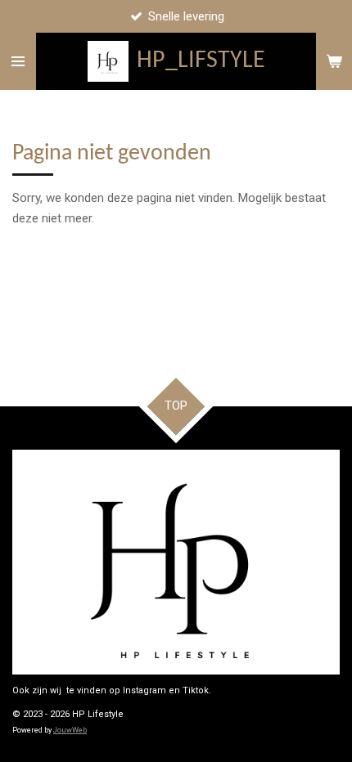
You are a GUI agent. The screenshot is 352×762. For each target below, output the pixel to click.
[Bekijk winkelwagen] (334, 61)
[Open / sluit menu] (18, 61)
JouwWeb (70, 730)
